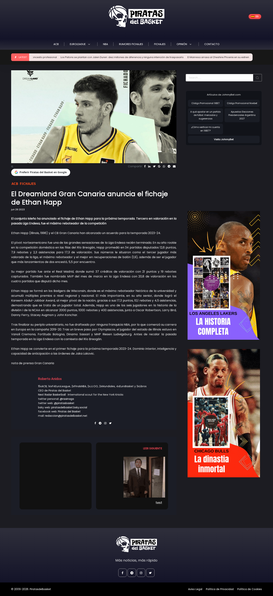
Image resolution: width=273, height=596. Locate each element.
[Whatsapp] (164, 166)
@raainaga (67, 399)
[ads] (224, 275)
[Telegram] (169, 166)
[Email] (174, 166)
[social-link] (122, 573)
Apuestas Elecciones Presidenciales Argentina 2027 (242, 115)
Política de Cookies (249, 589)
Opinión (182, 44)
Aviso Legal (195, 589)
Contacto (212, 44)
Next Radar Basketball (52, 394)
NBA (105, 44)
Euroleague (78, 44)
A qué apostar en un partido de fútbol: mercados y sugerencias (205, 115)
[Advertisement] (217, 174)
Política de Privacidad (220, 589)
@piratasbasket (64, 403)
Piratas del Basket (69, 411)
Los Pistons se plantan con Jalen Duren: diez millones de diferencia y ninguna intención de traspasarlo (93, 57)
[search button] (257, 77)
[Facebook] (145, 166)
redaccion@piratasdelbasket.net (66, 416)
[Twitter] (154, 166)
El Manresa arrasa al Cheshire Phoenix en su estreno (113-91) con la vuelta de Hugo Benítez (213, 57)
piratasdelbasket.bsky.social (69, 407)
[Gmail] (159, 166)
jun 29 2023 (18, 209)
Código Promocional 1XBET (205, 103)
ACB (56, 44)
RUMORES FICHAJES (131, 44)
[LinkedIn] (149, 166)
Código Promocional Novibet (242, 103)
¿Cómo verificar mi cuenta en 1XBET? (205, 129)
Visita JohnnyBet (224, 139)
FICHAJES (159, 44)
